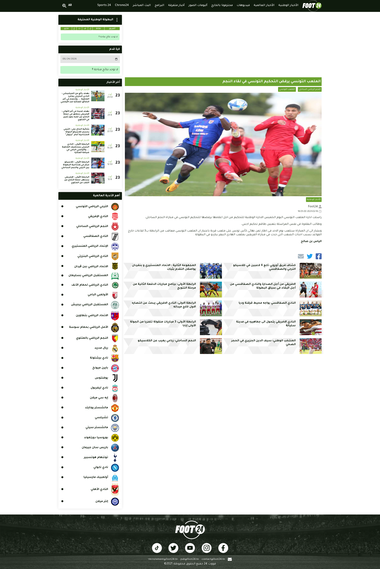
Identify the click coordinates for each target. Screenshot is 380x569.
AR (70, 5)
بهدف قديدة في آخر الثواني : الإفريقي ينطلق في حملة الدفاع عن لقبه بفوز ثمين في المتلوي (75, 115)
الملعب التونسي (287, 89)
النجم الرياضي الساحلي (310, 89)
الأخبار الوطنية (314, 199)
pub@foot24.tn (189, 559)
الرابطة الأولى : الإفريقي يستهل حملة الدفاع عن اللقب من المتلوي (76, 180)
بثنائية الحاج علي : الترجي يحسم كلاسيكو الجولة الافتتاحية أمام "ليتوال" (76, 132)
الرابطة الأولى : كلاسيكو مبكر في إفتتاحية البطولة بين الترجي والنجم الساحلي (75, 165)
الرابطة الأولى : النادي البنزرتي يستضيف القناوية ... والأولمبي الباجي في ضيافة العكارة (75, 148)
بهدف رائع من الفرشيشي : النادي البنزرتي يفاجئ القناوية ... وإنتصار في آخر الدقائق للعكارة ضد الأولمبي (75, 97)
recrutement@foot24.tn (163, 559)
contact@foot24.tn (213, 559)
